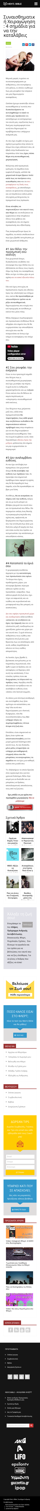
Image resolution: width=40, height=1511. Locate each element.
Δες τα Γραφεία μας (14, 1412)
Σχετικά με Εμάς (13, 1404)
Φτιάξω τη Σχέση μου (17, 1066)
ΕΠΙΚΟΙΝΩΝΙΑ (19, 1506)
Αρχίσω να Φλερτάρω (17, 1052)
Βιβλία (11, 1102)
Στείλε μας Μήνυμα (14, 1408)
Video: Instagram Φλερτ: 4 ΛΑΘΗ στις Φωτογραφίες (19, 1242)
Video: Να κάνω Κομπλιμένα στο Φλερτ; (19, 1310)
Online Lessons (14, 1092)
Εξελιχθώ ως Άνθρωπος (18, 1075)
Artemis (9, 47)
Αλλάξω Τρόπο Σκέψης (17, 1071)
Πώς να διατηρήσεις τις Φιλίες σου (19, 1288)
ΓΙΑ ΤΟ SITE (9, 1506)
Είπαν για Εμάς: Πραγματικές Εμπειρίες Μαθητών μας (17, 1399)
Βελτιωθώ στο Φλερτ (16, 1061)
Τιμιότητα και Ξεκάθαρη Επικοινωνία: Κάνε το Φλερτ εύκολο (18, 1265)
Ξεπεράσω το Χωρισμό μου (19, 1057)
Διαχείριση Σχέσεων (16, 1106)
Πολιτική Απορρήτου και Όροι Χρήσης (17, 1504)
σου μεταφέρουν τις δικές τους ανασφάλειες (18, 184)
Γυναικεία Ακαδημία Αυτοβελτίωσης (19, 1416)
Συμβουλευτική (15, 1097)
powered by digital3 (12, 1508)
